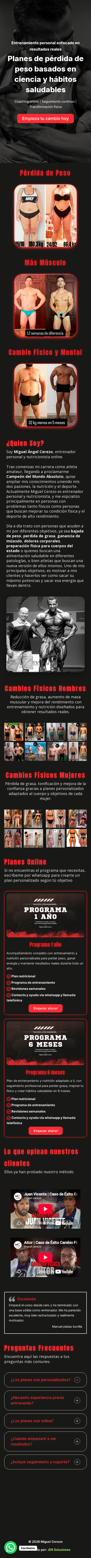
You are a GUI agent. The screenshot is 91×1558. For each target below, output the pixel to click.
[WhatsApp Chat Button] (10, 1547)
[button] (45, 118)
